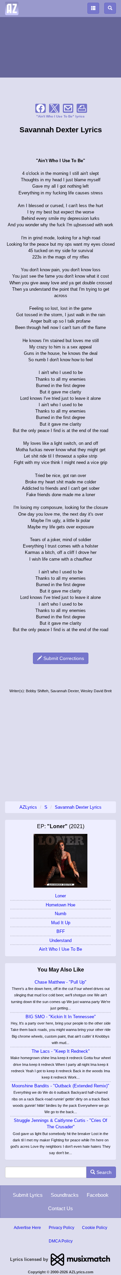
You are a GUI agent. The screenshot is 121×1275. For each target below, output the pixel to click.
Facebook (98, 1195)
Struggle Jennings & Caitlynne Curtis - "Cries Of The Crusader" (60, 1123)
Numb (60, 913)
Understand (60, 940)
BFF (60, 931)
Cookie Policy (94, 1227)
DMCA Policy (61, 1241)
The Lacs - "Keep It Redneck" (61, 1051)
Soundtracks (65, 1195)
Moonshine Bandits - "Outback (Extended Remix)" (60, 1085)
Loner (60, 895)
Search (103, 1172)
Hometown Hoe (60, 904)
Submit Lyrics (28, 1195)
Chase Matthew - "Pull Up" (60, 982)
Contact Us (60, 1208)
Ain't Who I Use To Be (60, 949)
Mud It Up (60, 922)
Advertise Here (27, 1227)
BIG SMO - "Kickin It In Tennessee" (61, 1016)
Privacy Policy (61, 1227)
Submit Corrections (63, 658)
